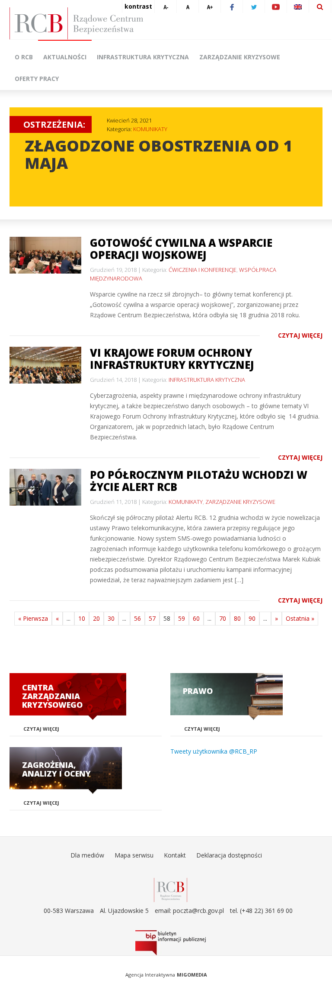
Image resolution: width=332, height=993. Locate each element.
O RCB (24, 57)
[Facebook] (231, 6)
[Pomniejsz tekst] (165, 6)
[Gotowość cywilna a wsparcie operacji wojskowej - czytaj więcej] (45, 255)
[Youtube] (275, 6)
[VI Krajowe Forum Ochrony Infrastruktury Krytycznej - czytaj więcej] (45, 365)
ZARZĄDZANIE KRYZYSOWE (240, 502)
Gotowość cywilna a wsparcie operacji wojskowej (181, 248)
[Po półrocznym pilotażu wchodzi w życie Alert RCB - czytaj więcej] (45, 487)
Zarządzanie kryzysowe (239, 57)
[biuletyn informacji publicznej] (170, 942)
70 (222, 618)
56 (137, 618)
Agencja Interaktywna (150, 974)
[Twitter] (253, 6)
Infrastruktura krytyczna (143, 57)
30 (111, 618)
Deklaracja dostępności (229, 855)
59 (181, 618)
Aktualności (64, 57)
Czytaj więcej (300, 335)
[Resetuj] (187, 6)
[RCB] (170, 889)
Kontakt (175, 855)
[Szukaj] (320, 6)
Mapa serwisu (134, 855)
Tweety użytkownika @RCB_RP (213, 751)
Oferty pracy (37, 78)
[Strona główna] (170, 23)
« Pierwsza (33, 618)
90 (252, 618)
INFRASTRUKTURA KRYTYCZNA (207, 380)
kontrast (138, 6)
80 (237, 618)
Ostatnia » (300, 618)
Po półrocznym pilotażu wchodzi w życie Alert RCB (198, 480)
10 (81, 618)
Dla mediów (87, 855)
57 (152, 618)
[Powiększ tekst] (209, 6)
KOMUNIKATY (150, 129)
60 (196, 618)
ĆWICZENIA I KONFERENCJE (202, 270)
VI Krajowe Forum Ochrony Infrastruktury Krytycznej (172, 358)
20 (96, 618)
